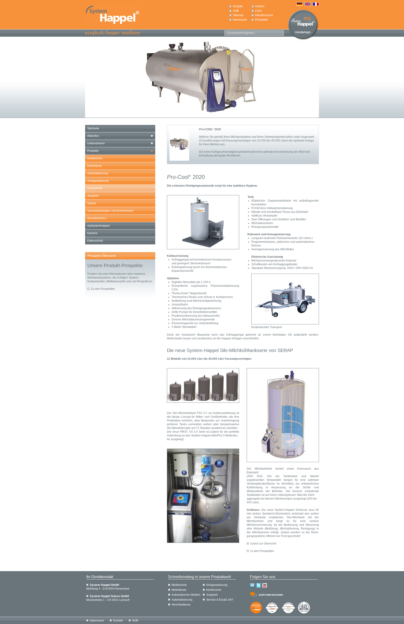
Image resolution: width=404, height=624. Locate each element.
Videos (91, 203)
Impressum (240, 19)
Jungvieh (93, 195)
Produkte (93, 150)
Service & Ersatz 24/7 (219, 599)
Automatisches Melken (186, 594)
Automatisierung (97, 173)
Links (258, 10)
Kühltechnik (94, 188)
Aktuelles (93, 136)
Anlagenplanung (97, 180)
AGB (236, 10)
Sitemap (238, 15)
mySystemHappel (98, 225)
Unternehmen (96, 143)
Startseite (93, 128)
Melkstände (94, 165)
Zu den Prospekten (103, 288)
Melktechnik (94, 158)
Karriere (92, 233)
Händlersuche (264, 15)
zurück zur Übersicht (263, 543)
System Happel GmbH (104, 585)
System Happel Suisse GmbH (109, 596)
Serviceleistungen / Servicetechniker (110, 210)
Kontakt (237, 6)
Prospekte (261, 19)
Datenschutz (95, 240)
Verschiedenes (96, 218)
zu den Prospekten (262, 551)
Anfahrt (259, 6)
